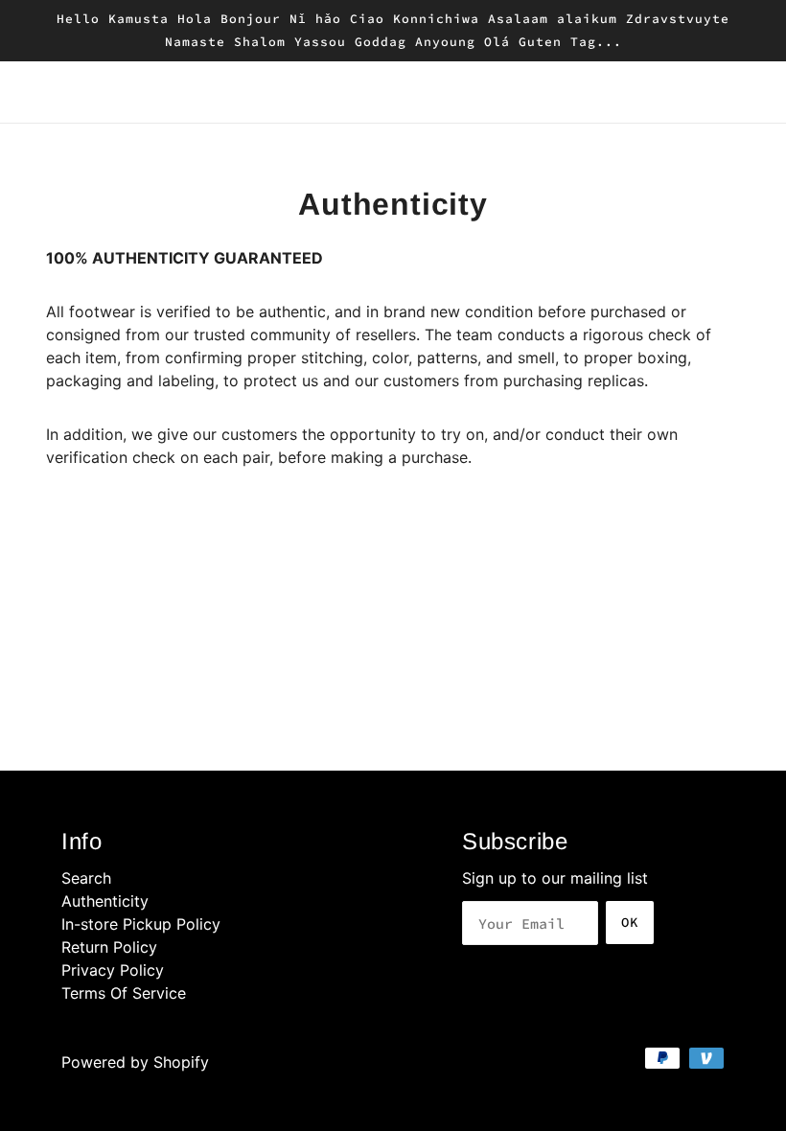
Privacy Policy (112, 970)
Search (86, 878)
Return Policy (109, 947)
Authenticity (105, 901)
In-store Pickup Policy (140, 924)
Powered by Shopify (135, 1062)
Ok (629, 922)
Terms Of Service (123, 993)
